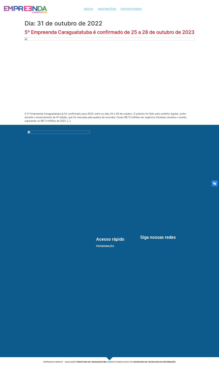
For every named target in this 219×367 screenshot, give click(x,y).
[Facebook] (173, 9)
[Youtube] (190, 9)
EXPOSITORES (131, 9)
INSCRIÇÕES (107, 9)
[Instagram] (181, 9)
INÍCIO (88, 9)
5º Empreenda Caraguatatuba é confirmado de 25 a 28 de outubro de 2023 (109, 32)
